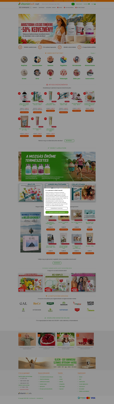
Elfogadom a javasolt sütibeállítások (57, 212)
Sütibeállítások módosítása (57, 208)
